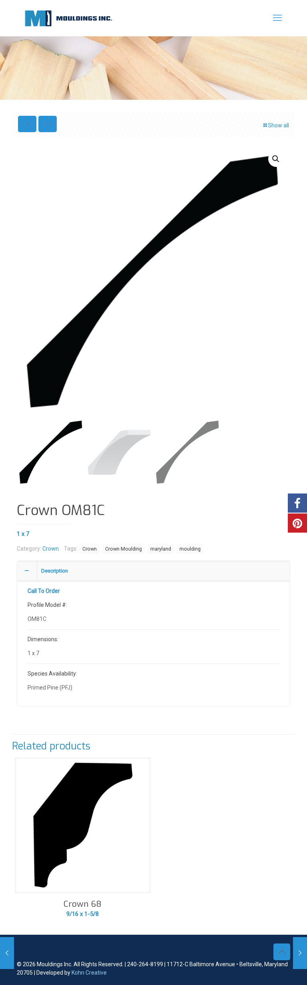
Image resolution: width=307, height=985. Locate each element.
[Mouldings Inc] (68, 18)
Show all (278, 125)
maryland (160, 549)
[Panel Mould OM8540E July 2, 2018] (7, 953)
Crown (50, 548)
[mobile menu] (277, 18)
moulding (190, 549)
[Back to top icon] (281, 951)
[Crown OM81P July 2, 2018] (300, 953)
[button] (276, 159)
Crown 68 (83, 904)
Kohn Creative (89, 972)
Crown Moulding (123, 549)
